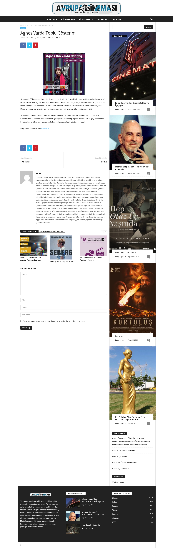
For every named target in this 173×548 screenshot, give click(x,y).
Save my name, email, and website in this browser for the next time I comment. (54, 321)
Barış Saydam (120, 109)
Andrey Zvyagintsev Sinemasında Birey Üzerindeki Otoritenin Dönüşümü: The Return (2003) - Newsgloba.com (131, 441)
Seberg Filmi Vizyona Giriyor (62, 261)
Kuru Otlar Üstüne (119, 463)
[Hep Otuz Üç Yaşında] (132, 216)
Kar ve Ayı (116, 469)
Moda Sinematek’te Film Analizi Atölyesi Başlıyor (30, 258)
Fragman (133, 462)
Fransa (115, 506)
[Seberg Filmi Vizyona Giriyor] (63, 247)
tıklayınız (45, 128)
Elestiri (115, 498)
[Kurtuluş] (132, 300)
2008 (114, 522)
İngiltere (115, 514)
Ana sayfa (23, 25)
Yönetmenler (86, 19)
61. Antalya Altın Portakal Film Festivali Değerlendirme (130, 418)
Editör (31, 38)
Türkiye (115, 510)
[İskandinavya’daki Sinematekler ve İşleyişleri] (132, 69)
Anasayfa (52, 19)
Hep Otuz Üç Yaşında (125, 252)
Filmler (126, 469)
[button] (151, 19)
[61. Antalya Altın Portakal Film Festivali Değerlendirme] (132, 383)
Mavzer (115, 456)
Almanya (115, 518)
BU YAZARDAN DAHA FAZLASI (51, 231)
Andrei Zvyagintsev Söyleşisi (123, 438)
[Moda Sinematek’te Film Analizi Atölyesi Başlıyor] (33, 245)
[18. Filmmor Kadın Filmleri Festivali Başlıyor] (93, 245)
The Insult (25, 161)
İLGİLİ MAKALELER (29, 231)
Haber (31, 25)
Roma (104, 161)
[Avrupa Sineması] (86, 8)
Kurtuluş (119, 336)
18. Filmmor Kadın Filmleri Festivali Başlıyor (91, 258)
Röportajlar (68, 19)
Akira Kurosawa (118, 450)
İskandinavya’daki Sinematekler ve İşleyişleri (132, 104)
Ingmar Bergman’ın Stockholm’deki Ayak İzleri (132, 168)
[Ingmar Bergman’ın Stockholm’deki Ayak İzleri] (132, 142)
